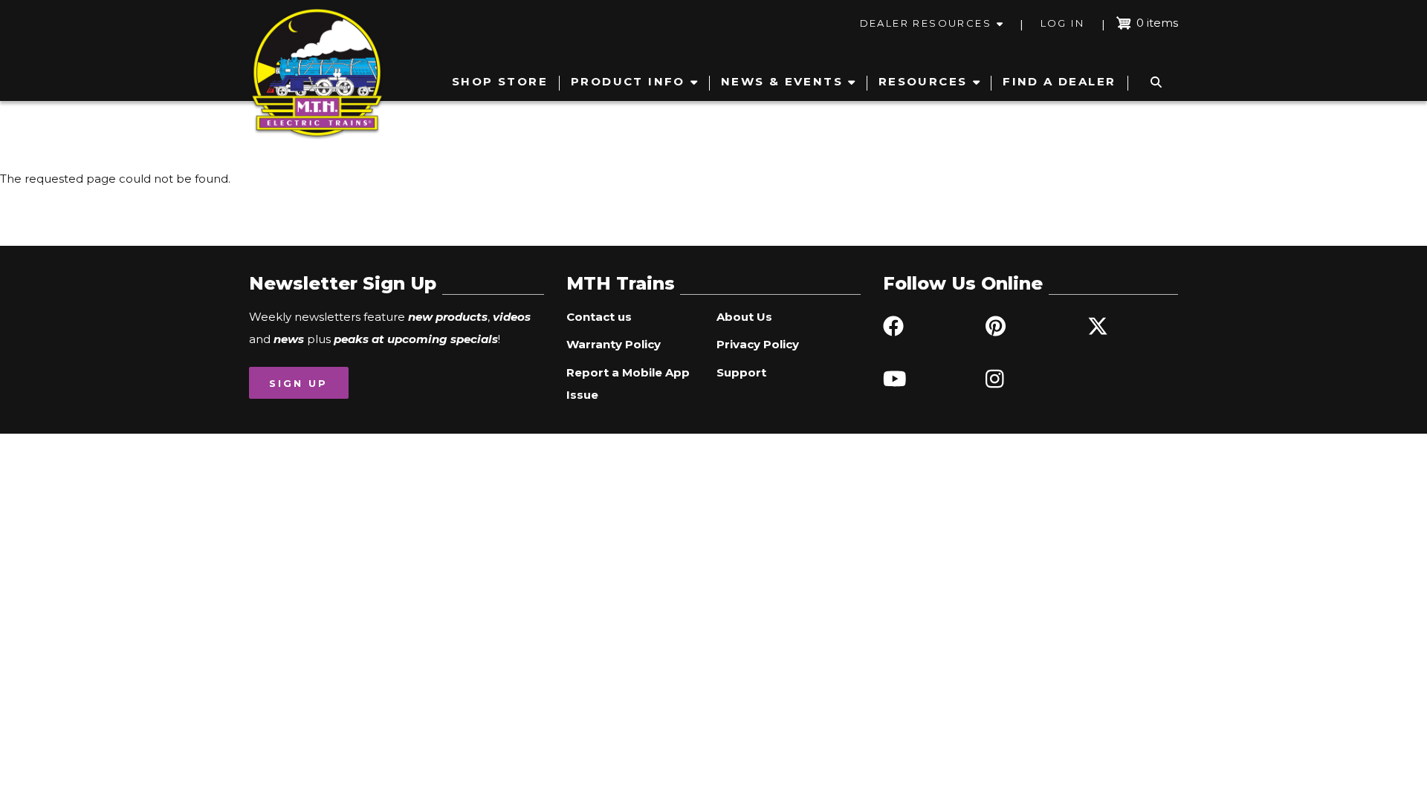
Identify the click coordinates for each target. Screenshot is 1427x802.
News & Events (782, 81)
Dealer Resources (925, 23)
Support (741, 372)
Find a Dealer (1059, 81)
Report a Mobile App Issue (628, 383)
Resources (923, 81)
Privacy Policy (757, 344)
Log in (1062, 23)
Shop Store (500, 81)
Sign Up (298, 383)
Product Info (628, 81)
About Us (744, 317)
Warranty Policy (613, 344)
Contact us (599, 317)
